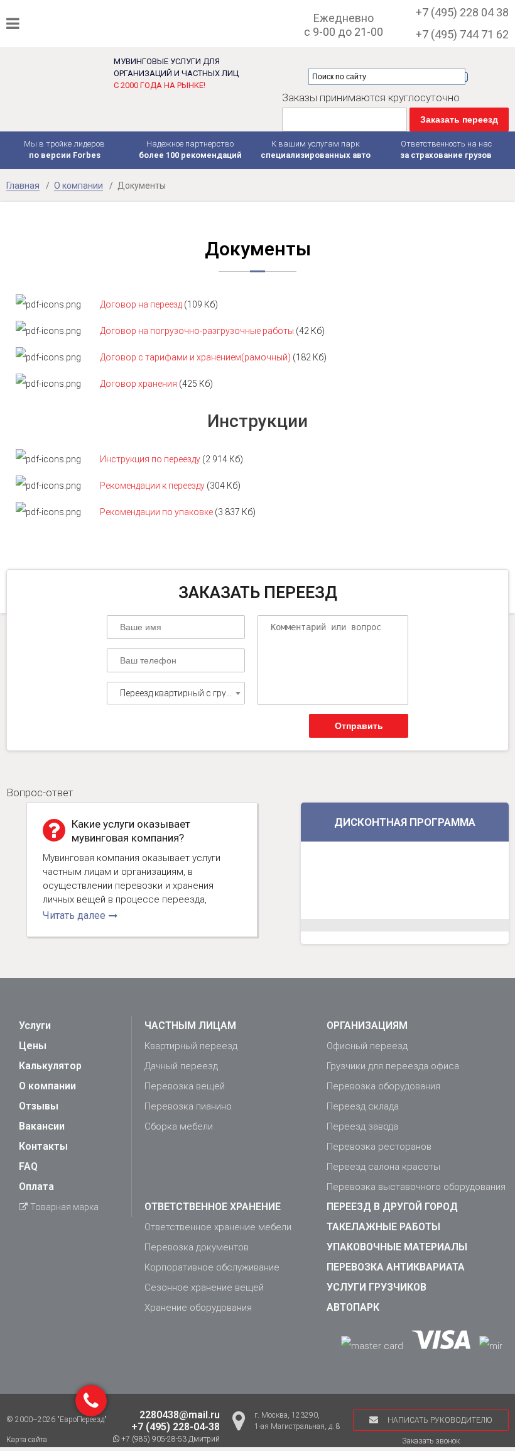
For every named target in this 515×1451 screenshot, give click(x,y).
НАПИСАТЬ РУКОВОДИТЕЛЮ (440, 1420)
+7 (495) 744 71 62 (462, 34)
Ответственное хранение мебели (217, 1227)
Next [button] (282, 875)
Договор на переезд (141, 304)
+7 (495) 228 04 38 (462, 12)
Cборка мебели (178, 1126)
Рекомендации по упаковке (157, 512)
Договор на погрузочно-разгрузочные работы (197, 331)
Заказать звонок (431, 1441)
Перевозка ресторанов (379, 1146)
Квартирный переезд (190, 1046)
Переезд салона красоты (383, 1166)
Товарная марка (64, 1207)
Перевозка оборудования (383, 1086)
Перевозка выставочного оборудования (416, 1186)
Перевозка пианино (188, 1106)
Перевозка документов (196, 1247)
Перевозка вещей (184, 1086)
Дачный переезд (181, 1066)
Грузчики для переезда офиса (393, 1066)
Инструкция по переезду (151, 459)
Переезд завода (362, 1126)
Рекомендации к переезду (152, 486)
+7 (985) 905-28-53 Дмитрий (169, 1439)
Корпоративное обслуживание (211, 1267)
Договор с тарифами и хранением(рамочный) (195, 357)
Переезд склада (363, 1106)
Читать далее (74, 915)
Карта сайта (26, 1439)
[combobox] (176, 693)
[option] (142, 870)
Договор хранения (138, 384)
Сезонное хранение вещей (204, 1287)
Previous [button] (12, 875)
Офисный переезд (367, 1046)
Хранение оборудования (198, 1307)
